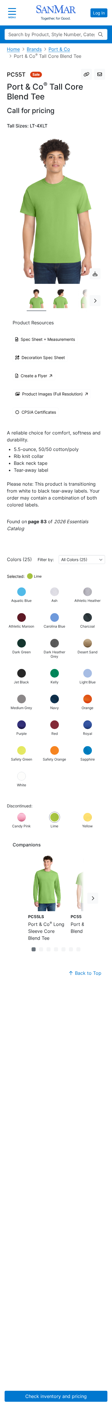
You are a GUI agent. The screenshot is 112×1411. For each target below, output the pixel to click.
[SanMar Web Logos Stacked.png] (56, 12)
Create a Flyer (34, 375)
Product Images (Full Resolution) (52, 393)
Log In (99, 12)
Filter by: (46, 559)
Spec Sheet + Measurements (48, 339)
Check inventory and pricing (56, 1396)
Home (13, 49)
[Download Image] (95, 273)
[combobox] (82, 559)
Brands (34, 49)
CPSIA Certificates (39, 412)
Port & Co (59, 49)
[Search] (100, 34)
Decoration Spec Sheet (43, 357)
